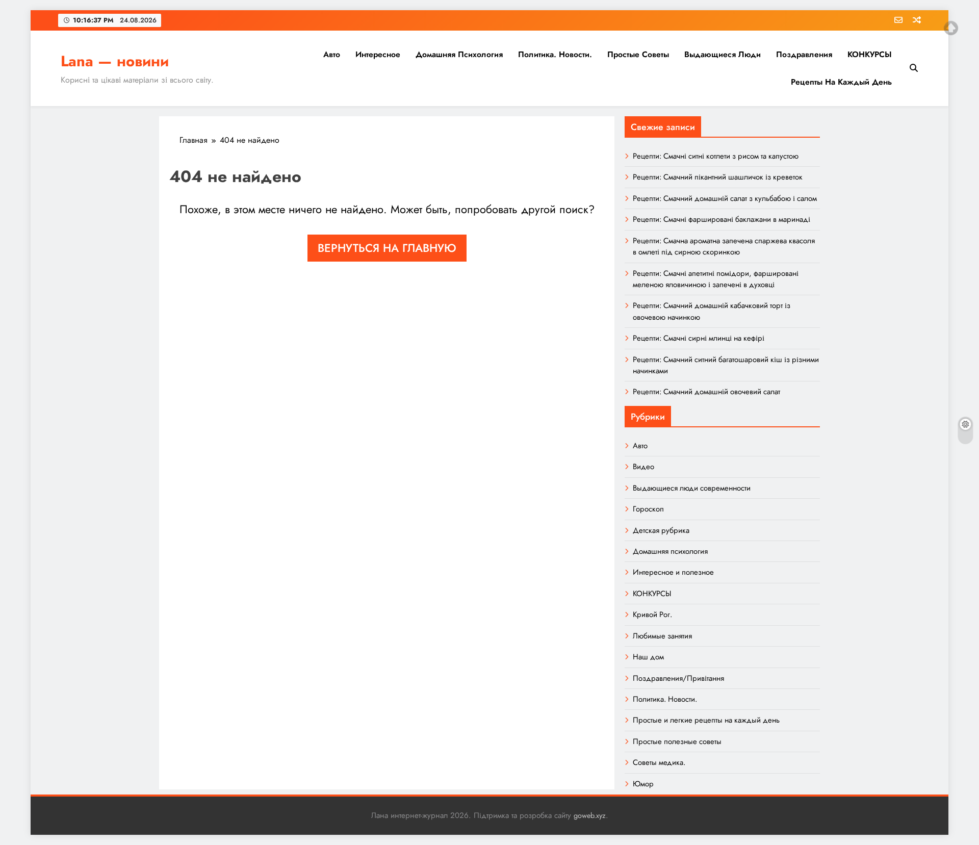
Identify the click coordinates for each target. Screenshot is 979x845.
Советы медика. (659, 762)
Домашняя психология (459, 54)
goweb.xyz (590, 815)
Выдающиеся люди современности (692, 488)
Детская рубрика (661, 530)
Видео (643, 466)
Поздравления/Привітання (678, 678)
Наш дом (648, 656)
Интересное (377, 54)
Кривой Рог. (652, 614)
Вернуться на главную (387, 248)
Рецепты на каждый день (841, 82)
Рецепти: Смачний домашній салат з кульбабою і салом (725, 198)
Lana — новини (115, 61)
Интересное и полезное (673, 572)
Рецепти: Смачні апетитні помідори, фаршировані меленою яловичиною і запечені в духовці (715, 279)
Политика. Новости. (555, 54)
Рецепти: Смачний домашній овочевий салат (706, 391)
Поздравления (804, 54)
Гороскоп (648, 509)
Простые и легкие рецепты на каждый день (706, 720)
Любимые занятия (662, 636)
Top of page (951, 28)
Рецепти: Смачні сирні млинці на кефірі (698, 338)
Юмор (643, 783)
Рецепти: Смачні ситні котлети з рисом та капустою (715, 156)
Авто (331, 54)
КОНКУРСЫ (869, 54)
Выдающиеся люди (722, 54)
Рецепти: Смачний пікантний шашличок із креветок (718, 177)
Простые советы (638, 54)
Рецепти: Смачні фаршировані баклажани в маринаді (721, 219)
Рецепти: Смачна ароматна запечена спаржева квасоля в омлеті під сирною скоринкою (724, 246)
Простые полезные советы (677, 741)
